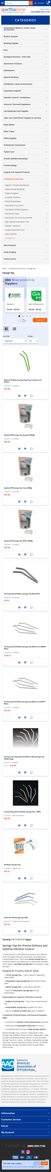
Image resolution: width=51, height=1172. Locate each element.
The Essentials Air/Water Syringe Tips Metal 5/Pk (22, 594)
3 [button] (27, 317)
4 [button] (31, 317)
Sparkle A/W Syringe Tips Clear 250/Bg (18, 488)
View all (40, 320)
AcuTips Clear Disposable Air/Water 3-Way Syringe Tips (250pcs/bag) (24, 758)
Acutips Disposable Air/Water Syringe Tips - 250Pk (22, 812)
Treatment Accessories (17, 268)
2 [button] (23, 317)
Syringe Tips (31, 268)
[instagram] (28, 1152)
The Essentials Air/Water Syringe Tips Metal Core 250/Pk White (24, 703)
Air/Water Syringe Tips (12, 865)
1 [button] (20, 317)
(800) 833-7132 (36, 1146)
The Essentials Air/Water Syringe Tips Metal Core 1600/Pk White (25, 648)
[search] (31, 3)
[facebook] (23, 1152)
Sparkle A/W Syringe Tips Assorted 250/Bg (19, 435)
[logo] (13, 10)
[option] (14, 300)
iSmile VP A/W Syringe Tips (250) (16, 918)
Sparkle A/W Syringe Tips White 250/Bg (18, 541)
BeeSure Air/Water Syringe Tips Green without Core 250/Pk (23, 381)
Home (4, 268)
